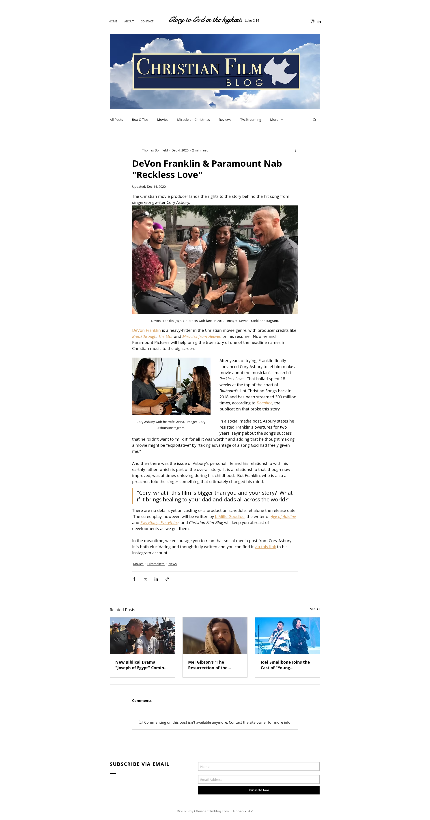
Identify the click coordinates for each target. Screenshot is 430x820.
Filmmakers (156, 564)
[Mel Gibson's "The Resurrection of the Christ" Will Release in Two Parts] (215, 635)
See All (315, 609)
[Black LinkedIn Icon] (319, 21)
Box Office (140, 119)
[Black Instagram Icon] (312, 21)
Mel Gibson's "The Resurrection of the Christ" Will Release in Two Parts (210, 665)
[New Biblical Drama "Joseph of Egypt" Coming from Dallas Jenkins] (142, 635)
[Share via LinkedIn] (156, 579)
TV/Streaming (250, 119)
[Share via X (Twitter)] (145, 579)
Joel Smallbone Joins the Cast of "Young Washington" (285, 665)
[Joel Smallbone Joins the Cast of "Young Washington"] (287, 635)
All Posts (116, 119)
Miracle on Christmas (193, 119)
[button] (314, 119)
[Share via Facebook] (134, 579)
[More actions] (295, 150)
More (274, 119)
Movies (162, 119)
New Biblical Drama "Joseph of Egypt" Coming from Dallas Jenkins (140, 665)
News (172, 564)
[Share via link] (167, 579)
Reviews (225, 119)
